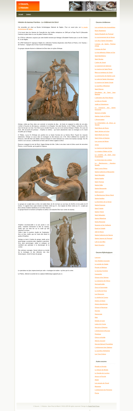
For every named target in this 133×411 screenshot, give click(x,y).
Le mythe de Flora (101, 291)
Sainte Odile (99, 185)
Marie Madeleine (100, 30)
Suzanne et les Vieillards (103, 225)
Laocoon (97, 257)
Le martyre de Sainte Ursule (104, 82)
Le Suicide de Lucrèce (102, 373)
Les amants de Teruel (102, 383)
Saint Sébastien (100, 215)
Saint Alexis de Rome (102, 128)
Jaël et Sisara (99, 232)
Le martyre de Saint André (103, 148)
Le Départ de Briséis (101, 370)
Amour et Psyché (100, 376)
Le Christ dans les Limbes (103, 160)
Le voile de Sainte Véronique (104, 79)
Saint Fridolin (99, 208)
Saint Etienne (99, 89)
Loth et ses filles (100, 242)
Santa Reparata (100, 222)
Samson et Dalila (100, 113)
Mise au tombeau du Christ (104, 72)
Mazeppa (98, 386)
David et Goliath (100, 228)
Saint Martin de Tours (102, 135)
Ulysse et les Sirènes (101, 277)
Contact (28, 14)
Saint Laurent (99, 192)
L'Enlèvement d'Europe (102, 331)
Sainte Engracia (100, 205)
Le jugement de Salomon (103, 66)
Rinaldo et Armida (100, 366)
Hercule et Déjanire (101, 327)
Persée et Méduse (101, 267)
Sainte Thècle (99, 212)
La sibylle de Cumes (101, 297)
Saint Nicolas (99, 59)
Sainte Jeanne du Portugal (103, 238)
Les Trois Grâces (100, 354)
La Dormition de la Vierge (103, 202)
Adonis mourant (100, 341)
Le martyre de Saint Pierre (103, 69)
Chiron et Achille (100, 337)
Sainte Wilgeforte (100, 218)
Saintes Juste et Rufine (102, 116)
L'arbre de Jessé (100, 62)
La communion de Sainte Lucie (105, 76)
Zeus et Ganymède (101, 287)
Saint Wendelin (100, 175)
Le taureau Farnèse (101, 271)
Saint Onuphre (99, 245)
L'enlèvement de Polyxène (103, 390)
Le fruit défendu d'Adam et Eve (105, 52)
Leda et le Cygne (100, 324)
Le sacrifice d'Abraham (102, 86)
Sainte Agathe (99, 178)
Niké (96, 317)
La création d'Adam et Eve (103, 151)
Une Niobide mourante (102, 261)
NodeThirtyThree (93, 406)
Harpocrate (98, 314)
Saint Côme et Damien (102, 138)
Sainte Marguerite (101, 188)
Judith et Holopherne (101, 104)
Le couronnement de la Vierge (105, 37)
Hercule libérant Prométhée (104, 344)
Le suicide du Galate (101, 264)
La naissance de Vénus (102, 281)
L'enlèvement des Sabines (103, 347)
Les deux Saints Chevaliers (104, 40)
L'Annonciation (99, 119)
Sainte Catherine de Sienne (104, 235)
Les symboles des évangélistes (105, 27)
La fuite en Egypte (101, 101)
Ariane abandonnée (101, 304)
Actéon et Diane (100, 301)
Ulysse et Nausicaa (101, 307)
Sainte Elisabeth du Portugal (104, 34)
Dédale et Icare (100, 321)
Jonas (97, 145)
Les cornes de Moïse (102, 141)
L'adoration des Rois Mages (104, 97)
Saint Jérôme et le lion (102, 131)
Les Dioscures (99, 294)
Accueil (20, 14)
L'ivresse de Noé (100, 49)
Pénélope (98, 334)
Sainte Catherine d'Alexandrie (104, 172)
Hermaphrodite (100, 284)
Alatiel (97, 380)
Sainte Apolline (99, 198)
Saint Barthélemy (100, 56)
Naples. (30, 29)
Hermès (97, 311)
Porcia (97, 393)
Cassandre (98, 274)
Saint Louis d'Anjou (101, 168)
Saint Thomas (99, 182)
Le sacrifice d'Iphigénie (102, 351)
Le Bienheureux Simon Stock (104, 195)
